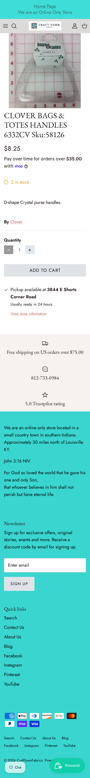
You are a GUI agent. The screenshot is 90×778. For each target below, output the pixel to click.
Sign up (19, 584)
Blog (8, 646)
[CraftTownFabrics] (45, 25)
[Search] (16, 25)
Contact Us (14, 627)
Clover (16, 222)
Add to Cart (45, 270)
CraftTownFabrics (30, 760)
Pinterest (12, 674)
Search (10, 618)
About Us (12, 637)
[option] (45, 70)
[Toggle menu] (5, 25)
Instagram (13, 665)
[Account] (73, 25)
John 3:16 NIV (17, 461)
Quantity (12, 240)
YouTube (11, 684)
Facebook (13, 656)
